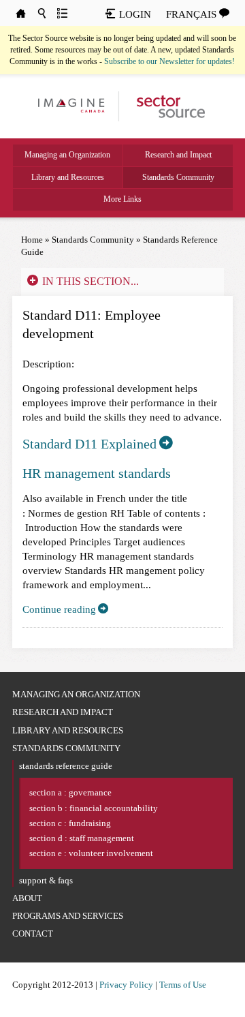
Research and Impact (178, 155)
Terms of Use (182, 985)
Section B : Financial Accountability (93, 808)
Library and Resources (67, 177)
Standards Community (178, 177)
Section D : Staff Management (81, 838)
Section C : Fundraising (70, 823)
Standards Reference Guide (65, 766)
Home (32, 239)
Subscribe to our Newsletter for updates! (169, 61)
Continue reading (59, 609)
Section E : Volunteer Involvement (91, 853)
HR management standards (96, 473)
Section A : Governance (70, 792)
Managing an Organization (67, 155)
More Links (122, 199)
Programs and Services (67, 916)
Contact (32, 933)
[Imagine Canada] (165, 105)
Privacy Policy (126, 985)
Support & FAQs (46, 880)
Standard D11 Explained (89, 443)
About (27, 898)
